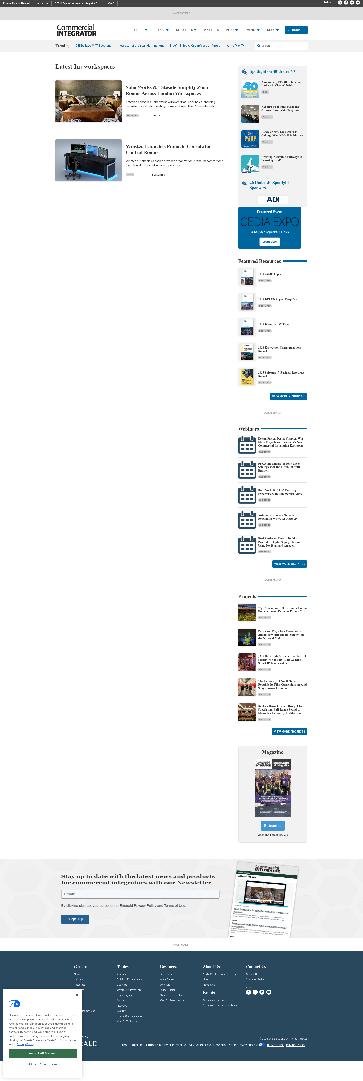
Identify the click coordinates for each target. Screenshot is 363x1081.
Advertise (42, 3)
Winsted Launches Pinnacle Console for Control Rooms (168, 149)
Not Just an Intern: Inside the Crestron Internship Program (280, 108)
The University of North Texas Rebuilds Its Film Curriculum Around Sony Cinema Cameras (282, 684)
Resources (184, 30)
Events (250, 30)
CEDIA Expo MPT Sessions (94, 45)
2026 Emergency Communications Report (279, 349)
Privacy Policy (25, 1044)
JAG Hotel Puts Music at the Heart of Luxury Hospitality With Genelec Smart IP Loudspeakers (282, 659)
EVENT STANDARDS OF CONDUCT (207, 1045)
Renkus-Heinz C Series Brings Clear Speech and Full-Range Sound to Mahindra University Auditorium (281, 709)
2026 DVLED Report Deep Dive (278, 299)
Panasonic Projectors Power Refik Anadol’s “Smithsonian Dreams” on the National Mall (281, 634)
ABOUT (126, 1045)
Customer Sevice (255, 979)
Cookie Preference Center (43, 1064)
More (271, 30)
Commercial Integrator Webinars (220, 1005)
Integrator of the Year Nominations (140, 45)
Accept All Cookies (43, 1053)
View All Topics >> (127, 1021)
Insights (267, 117)
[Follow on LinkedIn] (352, 2)
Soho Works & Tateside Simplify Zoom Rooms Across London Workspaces (168, 90)
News (130, 174)
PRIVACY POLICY (295, 1045)
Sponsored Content (84, 1011)
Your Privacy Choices (243, 1045)
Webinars (264, 452)
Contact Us (252, 974)
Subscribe (296, 30)
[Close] (77, 995)
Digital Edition (168, 990)
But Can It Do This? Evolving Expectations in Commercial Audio (280, 492)
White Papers (167, 979)
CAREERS (137, 1045)
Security (121, 1011)
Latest (139, 30)
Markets (121, 1000)
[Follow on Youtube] (358, 2)
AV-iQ (111, 3)
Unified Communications (130, 1016)
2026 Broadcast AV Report (275, 324)
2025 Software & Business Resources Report (281, 374)
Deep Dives (265, 281)
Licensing (208, 979)
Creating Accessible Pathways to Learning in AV (281, 159)
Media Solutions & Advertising (219, 974)
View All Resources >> (172, 1000)
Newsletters (209, 984)
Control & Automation (129, 990)
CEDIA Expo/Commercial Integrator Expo (78, 3)
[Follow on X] (340, 2)
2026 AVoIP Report (270, 274)
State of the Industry (171, 995)
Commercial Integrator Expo (218, 1000)
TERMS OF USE (275, 1045)
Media (230, 30)
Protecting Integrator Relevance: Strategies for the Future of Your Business (279, 467)
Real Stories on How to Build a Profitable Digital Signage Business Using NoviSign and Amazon (280, 542)
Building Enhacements (129, 979)
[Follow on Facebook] (346, 2)
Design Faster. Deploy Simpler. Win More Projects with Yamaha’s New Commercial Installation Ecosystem (280, 442)
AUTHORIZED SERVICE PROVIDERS (165, 1045)
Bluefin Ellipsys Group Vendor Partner (196, 45)
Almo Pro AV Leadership (243, 45)
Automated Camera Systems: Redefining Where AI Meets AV (278, 517)
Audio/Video (123, 974)
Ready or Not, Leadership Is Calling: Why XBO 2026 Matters (282, 133)
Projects (211, 30)
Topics (160, 30)
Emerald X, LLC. (277, 1038)
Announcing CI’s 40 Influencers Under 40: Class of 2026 (281, 84)
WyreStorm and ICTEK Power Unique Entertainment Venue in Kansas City (282, 610)
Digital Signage (125, 995)
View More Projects (289, 731)
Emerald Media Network (17, 3)
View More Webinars (289, 564)
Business (122, 984)
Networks (122, 1005)
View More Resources (288, 396)
